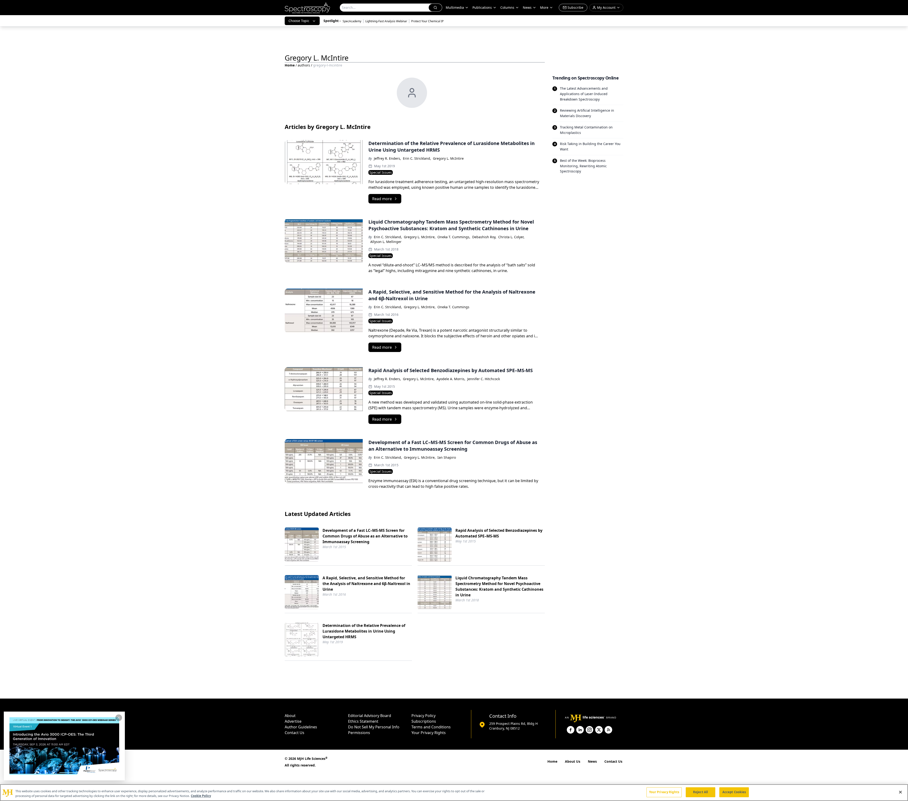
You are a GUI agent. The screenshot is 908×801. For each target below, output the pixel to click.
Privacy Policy (423, 715)
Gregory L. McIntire (448, 158)
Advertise (293, 721)
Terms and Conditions (431, 727)
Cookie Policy (201, 796)
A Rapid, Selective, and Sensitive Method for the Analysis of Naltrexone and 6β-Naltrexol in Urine (366, 583)
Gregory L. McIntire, (420, 237)
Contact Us (294, 732)
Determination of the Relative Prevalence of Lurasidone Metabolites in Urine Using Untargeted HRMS (364, 631)
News (592, 761)
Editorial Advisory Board (369, 715)
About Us (572, 761)
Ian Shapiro (446, 457)
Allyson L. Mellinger (386, 241)
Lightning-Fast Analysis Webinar (386, 21)
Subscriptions (423, 721)
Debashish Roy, (484, 237)
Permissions (359, 732)
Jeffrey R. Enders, (387, 158)
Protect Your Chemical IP (427, 21)
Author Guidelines (301, 727)
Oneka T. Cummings (453, 307)
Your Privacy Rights (428, 732)
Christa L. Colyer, (511, 237)
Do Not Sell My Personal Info (373, 727)
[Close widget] (118, 717)
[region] (454, 792)
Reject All (700, 792)
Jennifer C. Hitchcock (483, 379)
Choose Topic (298, 20)
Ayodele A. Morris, (451, 379)
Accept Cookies (734, 792)
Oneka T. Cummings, (453, 237)
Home (290, 65)
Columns (507, 7)
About (290, 715)
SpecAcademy (352, 21)
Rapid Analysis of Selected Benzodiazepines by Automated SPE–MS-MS (498, 533)
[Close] (900, 792)
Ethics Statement (363, 721)
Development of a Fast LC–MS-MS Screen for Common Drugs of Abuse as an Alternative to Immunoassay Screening (365, 536)
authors (304, 65)
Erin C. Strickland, (417, 158)
